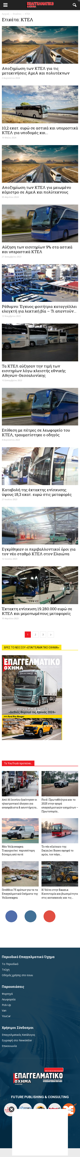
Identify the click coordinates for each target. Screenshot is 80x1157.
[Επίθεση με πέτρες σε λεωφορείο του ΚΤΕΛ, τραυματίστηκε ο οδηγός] (40, 406)
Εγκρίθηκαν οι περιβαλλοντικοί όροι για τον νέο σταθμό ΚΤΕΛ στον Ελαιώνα (39, 551)
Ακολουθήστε (30, 911)
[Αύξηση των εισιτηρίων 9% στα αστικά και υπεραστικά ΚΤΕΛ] (40, 223)
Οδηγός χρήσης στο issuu (17, 975)
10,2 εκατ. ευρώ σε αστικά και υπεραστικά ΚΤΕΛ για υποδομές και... (40, 130)
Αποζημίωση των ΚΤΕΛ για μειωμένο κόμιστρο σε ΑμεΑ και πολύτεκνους (36, 190)
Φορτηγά (7, 993)
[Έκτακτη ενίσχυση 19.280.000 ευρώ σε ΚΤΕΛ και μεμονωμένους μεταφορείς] (40, 585)
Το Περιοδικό (10, 964)
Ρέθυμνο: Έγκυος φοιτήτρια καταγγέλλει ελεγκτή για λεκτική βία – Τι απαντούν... (39, 309)
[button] (75, 5)
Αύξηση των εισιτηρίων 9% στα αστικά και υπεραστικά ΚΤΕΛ (37, 249)
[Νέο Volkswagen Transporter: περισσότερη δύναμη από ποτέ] (20, 830)
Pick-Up (6, 1005)
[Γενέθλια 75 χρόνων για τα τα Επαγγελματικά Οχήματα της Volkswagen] (20, 874)
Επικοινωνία (9, 1046)
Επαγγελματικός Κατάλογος (18, 1034)
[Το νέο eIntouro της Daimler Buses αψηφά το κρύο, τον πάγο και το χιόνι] (59, 830)
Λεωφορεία (8, 999)
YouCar (6, 1016)
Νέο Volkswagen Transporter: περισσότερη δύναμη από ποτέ (18, 850)
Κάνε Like (11, 911)
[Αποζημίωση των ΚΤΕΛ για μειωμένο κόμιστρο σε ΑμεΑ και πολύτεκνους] (40, 164)
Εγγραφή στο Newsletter (17, 1040)
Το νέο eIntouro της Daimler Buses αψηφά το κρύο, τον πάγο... (57, 850)
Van (4, 1010)
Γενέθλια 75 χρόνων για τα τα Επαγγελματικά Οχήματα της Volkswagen (20, 893)
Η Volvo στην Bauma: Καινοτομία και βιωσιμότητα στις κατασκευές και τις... (59, 893)
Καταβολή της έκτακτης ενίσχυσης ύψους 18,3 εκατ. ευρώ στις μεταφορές (37, 492)
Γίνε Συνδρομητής (49, 913)
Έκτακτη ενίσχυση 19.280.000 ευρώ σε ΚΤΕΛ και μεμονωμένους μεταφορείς (37, 611)
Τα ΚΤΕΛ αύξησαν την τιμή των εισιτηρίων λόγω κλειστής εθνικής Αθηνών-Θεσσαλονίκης (34, 370)
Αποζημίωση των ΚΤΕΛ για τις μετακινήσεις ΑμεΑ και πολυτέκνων (36, 71)
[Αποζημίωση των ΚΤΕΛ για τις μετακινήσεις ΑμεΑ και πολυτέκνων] (40, 45)
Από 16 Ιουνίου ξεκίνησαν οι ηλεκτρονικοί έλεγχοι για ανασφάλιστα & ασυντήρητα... (20, 803)
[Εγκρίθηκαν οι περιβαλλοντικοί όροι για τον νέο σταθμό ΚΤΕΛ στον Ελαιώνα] (40, 526)
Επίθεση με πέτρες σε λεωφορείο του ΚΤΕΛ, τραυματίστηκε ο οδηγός (36, 432)
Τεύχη (5, 969)
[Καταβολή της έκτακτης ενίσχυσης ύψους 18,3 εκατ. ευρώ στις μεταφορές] (40, 466)
